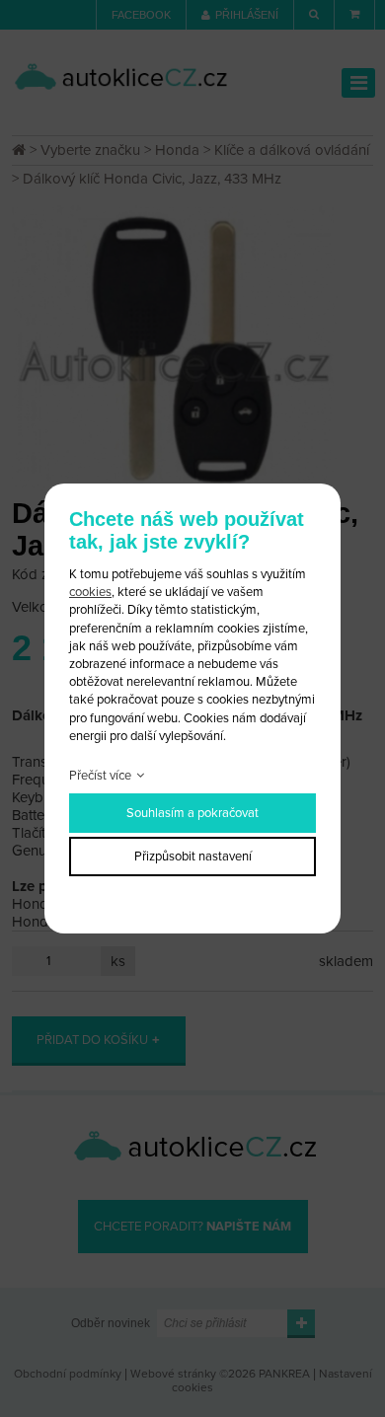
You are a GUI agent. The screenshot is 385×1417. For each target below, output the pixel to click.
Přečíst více (100, 775)
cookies (90, 592)
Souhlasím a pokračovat (192, 813)
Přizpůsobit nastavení (193, 856)
